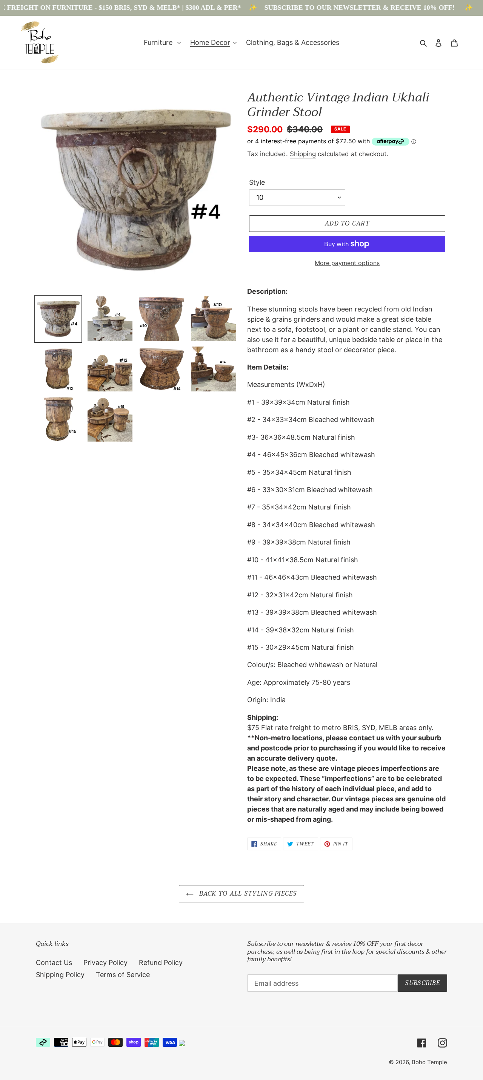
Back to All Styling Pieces (247, 893)
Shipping (303, 154)
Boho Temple (429, 1062)
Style (257, 182)
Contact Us (54, 962)
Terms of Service (123, 975)
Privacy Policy (105, 962)
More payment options (347, 263)
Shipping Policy (60, 975)
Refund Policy (161, 962)
